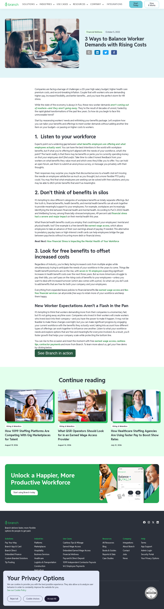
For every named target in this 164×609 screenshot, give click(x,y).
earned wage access (98, 225)
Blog (104, 546)
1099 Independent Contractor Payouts (79, 562)
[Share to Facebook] (114, 52)
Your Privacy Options (150, 558)
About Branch (129, 546)
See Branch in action (55, 353)
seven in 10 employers (90, 271)
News (125, 558)
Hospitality (39, 550)
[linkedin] (157, 522)
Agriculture (39, 570)
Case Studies (108, 558)
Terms (143, 542)
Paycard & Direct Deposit (73, 558)
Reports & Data (108, 554)
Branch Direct (10, 550)
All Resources (108, 542)
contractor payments (50, 344)
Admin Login (146, 550)
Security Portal (147, 554)
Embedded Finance (13, 554)
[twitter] (153, 522)
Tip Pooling (10, 562)
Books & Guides (109, 550)
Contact (126, 550)
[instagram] (148, 522)
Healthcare (39, 558)
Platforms (38, 542)
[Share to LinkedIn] (97, 52)
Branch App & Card (13, 546)
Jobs (125, 554)
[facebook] (144, 522)
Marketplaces (40, 546)
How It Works (151, 4)
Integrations (114, 4)
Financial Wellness (71, 554)
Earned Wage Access (72, 546)
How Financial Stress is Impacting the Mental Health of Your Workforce (83, 241)
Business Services (41, 554)
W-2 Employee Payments (74, 566)
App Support (146, 546)
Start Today (135, 4)
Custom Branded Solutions (16, 558)
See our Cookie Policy (16, 590)
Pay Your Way (11, 542)
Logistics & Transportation (45, 562)
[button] (30, 4)
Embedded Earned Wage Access (76, 550)
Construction (39, 566)
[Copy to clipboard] (89, 52)
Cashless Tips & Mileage (73, 542)
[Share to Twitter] (106, 52)
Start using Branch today (24, 492)
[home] (12, 4)
